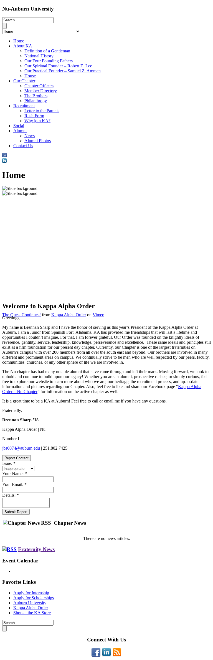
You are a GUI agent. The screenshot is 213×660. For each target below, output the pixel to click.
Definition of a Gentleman (47, 51)
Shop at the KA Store (32, 612)
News (29, 135)
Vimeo (98, 314)
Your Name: (14, 473)
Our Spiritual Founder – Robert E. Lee (58, 65)
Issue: (9, 463)
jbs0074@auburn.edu (21, 448)
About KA (22, 46)
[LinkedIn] (106, 655)
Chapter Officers (39, 85)
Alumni (20, 130)
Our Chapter (24, 80)
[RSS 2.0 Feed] (117, 655)
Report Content (16, 458)
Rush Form (34, 115)
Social (18, 125)
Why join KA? (37, 120)
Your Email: (14, 484)
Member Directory (40, 90)
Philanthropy (35, 100)
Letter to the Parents (41, 110)
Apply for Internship (31, 592)
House (30, 75)
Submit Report (15, 512)
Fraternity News (36, 549)
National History (39, 55)
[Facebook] (96, 655)
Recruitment (24, 105)
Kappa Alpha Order (68, 314)
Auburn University (29, 602)
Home (18, 41)
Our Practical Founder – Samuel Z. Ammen (62, 70)
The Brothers (35, 95)
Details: (10, 495)
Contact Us (23, 145)
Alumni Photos (37, 140)
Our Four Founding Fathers (48, 60)
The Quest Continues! (21, 314)
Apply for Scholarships (33, 597)
